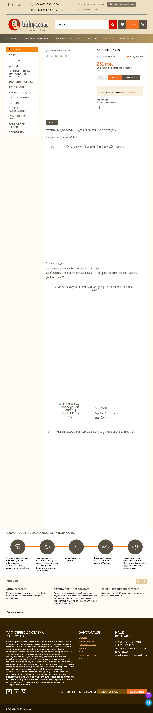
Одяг (12, 55)
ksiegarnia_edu (130, 92)
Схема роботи (62, 38)
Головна (12, 38)
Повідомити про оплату (92, 4)
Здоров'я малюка (21, 81)
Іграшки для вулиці (17, 117)
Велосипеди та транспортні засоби (19, 74)
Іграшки (14, 60)
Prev (138, 581)
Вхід (80, 9)
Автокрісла (17, 87)
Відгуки (110, 38)
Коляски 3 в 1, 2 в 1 (21, 92)
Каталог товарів (86, 641)
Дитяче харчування (17, 109)
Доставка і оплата (35, 38)
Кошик (115, 77)
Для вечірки (17, 132)
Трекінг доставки (87, 655)
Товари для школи (17, 126)
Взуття (13, 65)
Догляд (14, 102)
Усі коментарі (14, 612)
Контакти (126, 38)
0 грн (133, 24)
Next (144, 581)
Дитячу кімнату (20, 97)
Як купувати (136, 56)
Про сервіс (93, 38)
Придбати (131, 77)
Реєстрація (91, 9)
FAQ (78, 38)
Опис (51, 122)
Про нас (83, 638)
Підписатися (137, 692)
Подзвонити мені (123, 4)
